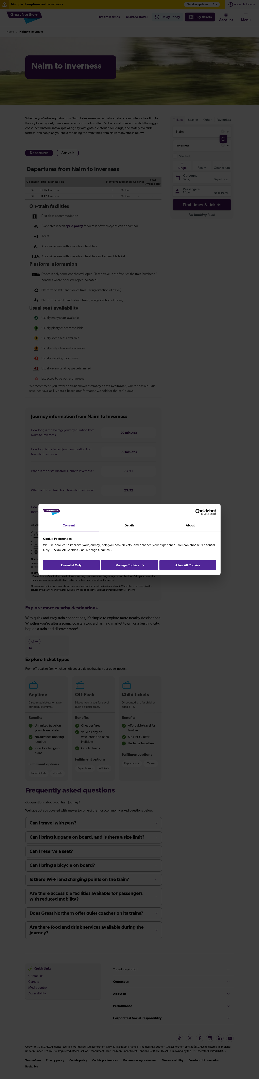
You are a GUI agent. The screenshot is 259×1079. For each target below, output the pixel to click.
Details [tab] (130, 525)
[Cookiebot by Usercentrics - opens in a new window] (198, 512)
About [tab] (190, 525)
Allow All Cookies (187, 565)
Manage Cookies (127, 565)
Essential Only (71, 565)
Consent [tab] (69, 525)
